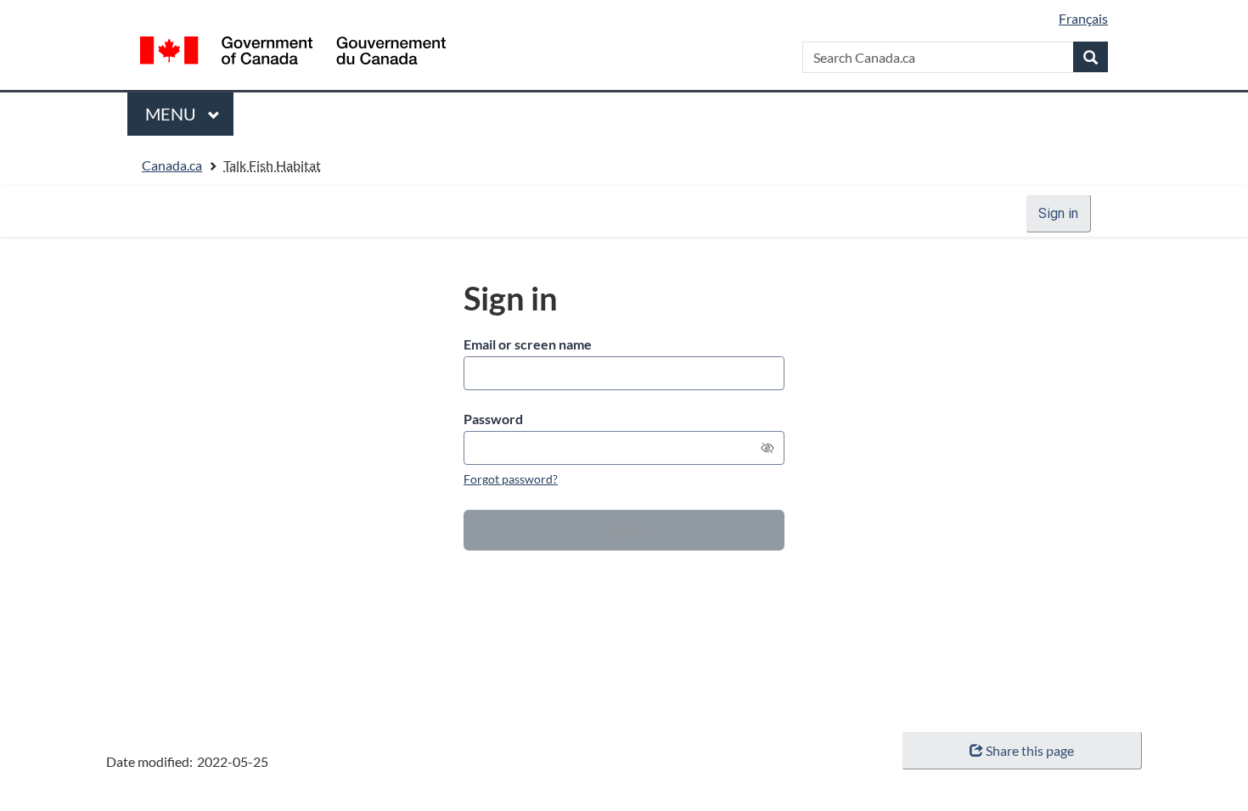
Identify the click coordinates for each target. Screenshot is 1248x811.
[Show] (767, 448)
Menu (172, 119)
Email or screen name (528, 344)
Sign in (1058, 213)
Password (493, 419)
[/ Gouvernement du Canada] (293, 50)
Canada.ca (172, 165)
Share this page (1030, 750)
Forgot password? (511, 479)
